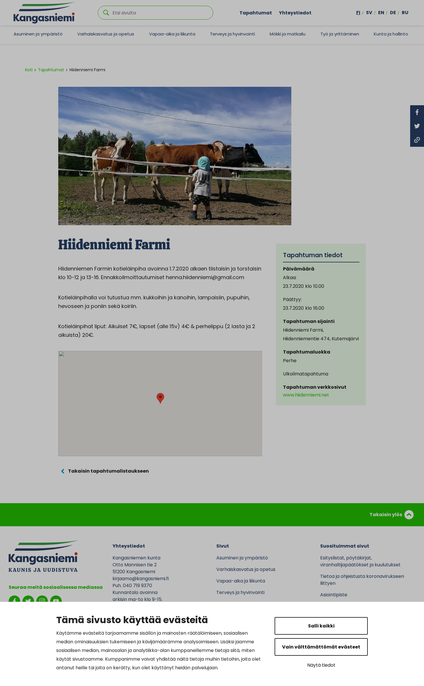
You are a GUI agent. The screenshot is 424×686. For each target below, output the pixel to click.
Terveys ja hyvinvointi (232, 34)
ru (405, 12)
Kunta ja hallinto (391, 34)
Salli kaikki (321, 626)
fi (358, 12)
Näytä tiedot (321, 665)
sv (369, 12)
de (393, 12)
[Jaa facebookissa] (417, 112)
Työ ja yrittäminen (339, 34)
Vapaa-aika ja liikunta (172, 34)
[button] (160, 398)
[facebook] (14, 600)
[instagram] (42, 600)
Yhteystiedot (295, 12)
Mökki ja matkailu (287, 34)
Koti (29, 70)
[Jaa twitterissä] (417, 126)
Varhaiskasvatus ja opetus (105, 34)
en (381, 12)
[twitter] (28, 600)
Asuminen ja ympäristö (38, 34)
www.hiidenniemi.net (306, 395)
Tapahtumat (255, 12)
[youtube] (56, 600)
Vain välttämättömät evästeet (321, 647)
